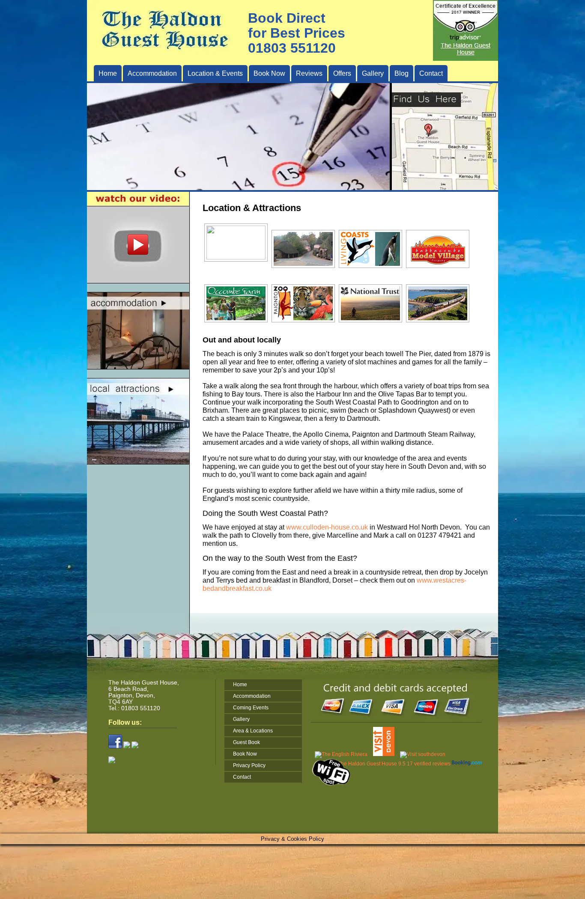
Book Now (269, 73)
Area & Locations (253, 731)
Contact (431, 73)
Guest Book (246, 742)
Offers (342, 73)
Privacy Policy (249, 765)
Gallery (373, 73)
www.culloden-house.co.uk (327, 527)
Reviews (309, 73)
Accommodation (252, 696)
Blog (401, 73)
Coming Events (251, 708)
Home (107, 73)
